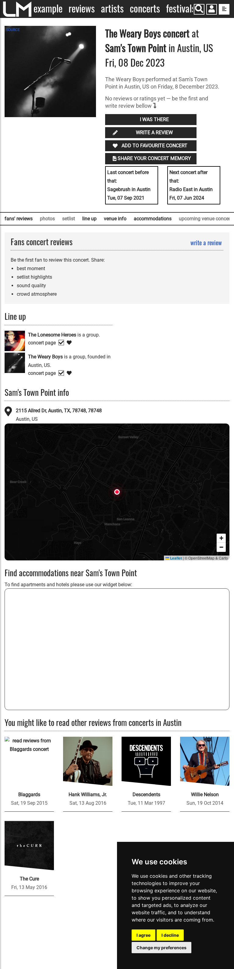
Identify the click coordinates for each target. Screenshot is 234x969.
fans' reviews (19, 218)
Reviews (82, 8)
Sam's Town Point (135, 47)
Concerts (145, 8)
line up (89, 218)
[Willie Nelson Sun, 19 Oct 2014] (204, 761)
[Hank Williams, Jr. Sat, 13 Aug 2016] (87, 761)
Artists (112, 8)
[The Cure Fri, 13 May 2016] (29, 845)
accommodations (153, 218)
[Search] (199, 9)
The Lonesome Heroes (52, 335)
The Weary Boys (133, 33)
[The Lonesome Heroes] (15, 340)
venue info (115, 218)
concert (175, 33)
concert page (42, 343)
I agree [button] (143, 935)
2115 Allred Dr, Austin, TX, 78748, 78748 (59, 410)
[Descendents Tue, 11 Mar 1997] (146, 761)
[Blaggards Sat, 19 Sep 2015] (29, 761)
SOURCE (13, 30)
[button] (211, 10)
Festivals (180, 8)
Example (48, 8)
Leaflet (175, 558)
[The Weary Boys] (15, 362)
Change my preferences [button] (161, 947)
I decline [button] (170, 935)
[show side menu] (224, 9)
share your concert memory (154, 158)
